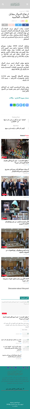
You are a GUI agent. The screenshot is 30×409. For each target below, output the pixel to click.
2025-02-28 (25, 197)
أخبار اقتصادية (22, 11)
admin (22, 21)
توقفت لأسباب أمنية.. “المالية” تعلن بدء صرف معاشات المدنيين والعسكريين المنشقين (12, 348)
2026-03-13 (25, 164)
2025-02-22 (25, 254)
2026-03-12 (18, 351)
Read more (24, 329)
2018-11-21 (14, 21)
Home (27, 11)
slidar (4, 275)
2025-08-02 (25, 173)
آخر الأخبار (4, 157)
